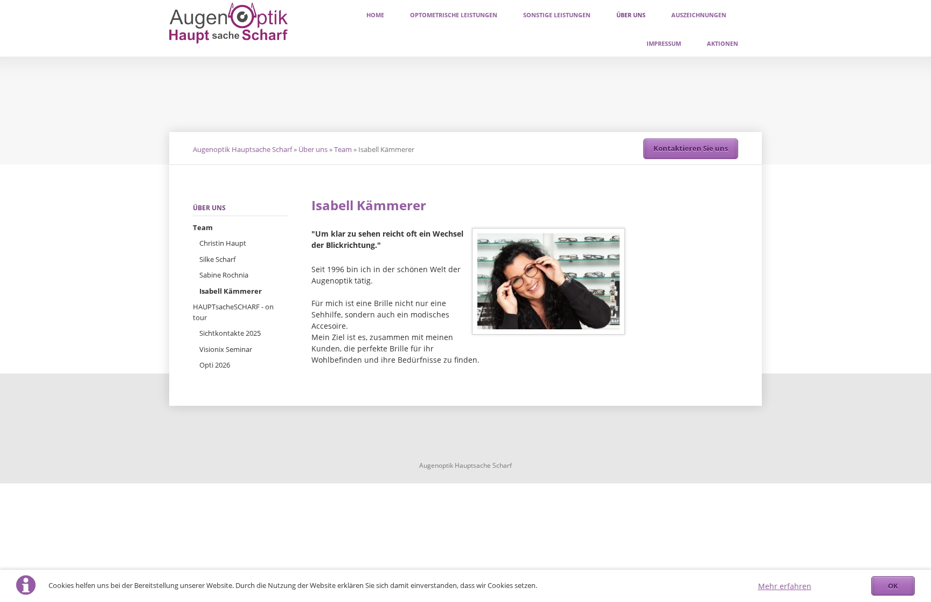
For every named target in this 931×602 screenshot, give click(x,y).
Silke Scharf (217, 259)
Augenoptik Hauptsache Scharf (242, 149)
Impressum (664, 43)
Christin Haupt (222, 243)
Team (343, 149)
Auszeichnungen (698, 15)
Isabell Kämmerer (230, 291)
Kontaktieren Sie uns (691, 148)
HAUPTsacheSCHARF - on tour (233, 312)
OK (893, 586)
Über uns (630, 15)
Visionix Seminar (225, 349)
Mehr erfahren (784, 586)
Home (375, 15)
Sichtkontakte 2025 (230, 333)
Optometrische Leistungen (453, 15)
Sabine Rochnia (223, 275)
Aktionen (722, 43)
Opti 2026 (214, 365)
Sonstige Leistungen (556, 15)
